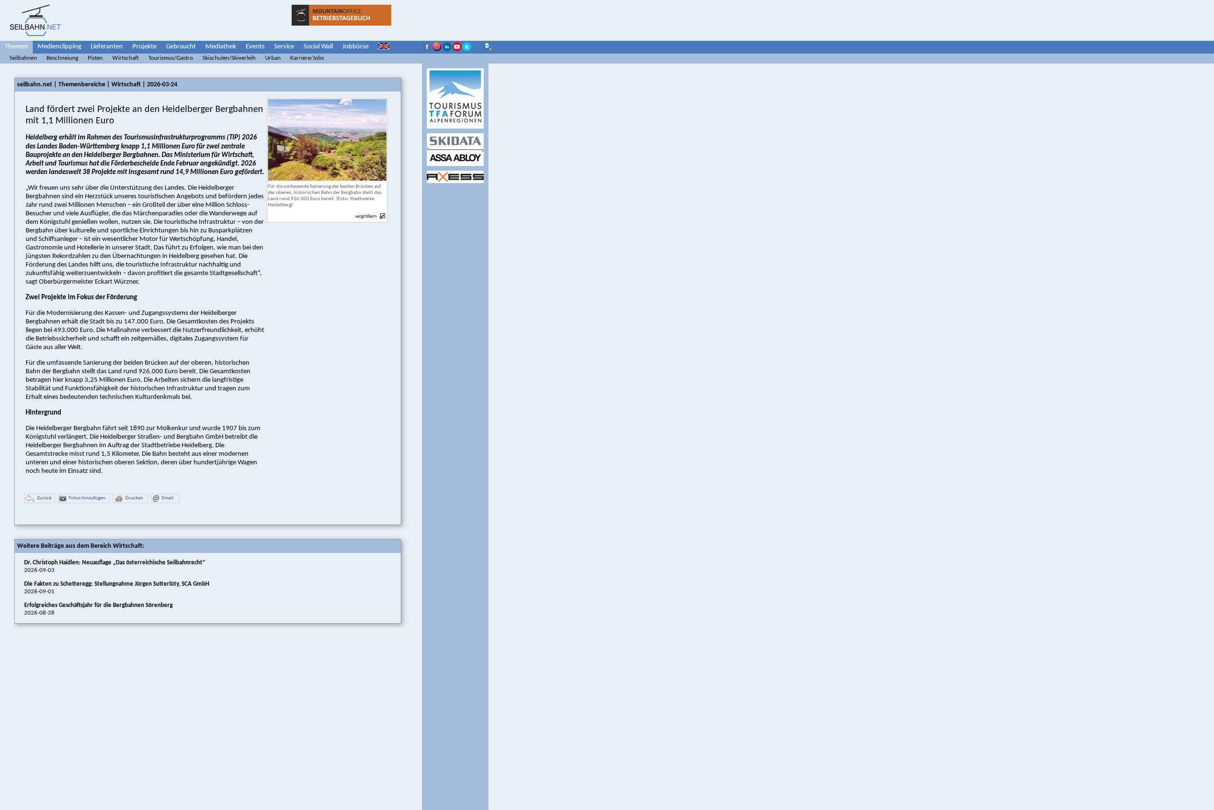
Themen (16, 46)
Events (255, 46)
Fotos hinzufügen (87, 498)
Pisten (95, 58)
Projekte (144, 46)
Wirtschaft (125, 58)
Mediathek (220, 46)
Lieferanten (107, 46)
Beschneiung (62, 58)
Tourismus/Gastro (170, 58)
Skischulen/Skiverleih (229, 58)
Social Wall (318, 46)
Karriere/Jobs (307, 58)
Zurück (44, 498)
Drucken (134, 498)
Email (168, 498)
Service (284, 46)
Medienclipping (59, 46)
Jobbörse (355, 46)
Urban (273, 58)
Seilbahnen (23, 58)
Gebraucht (181, 46)
